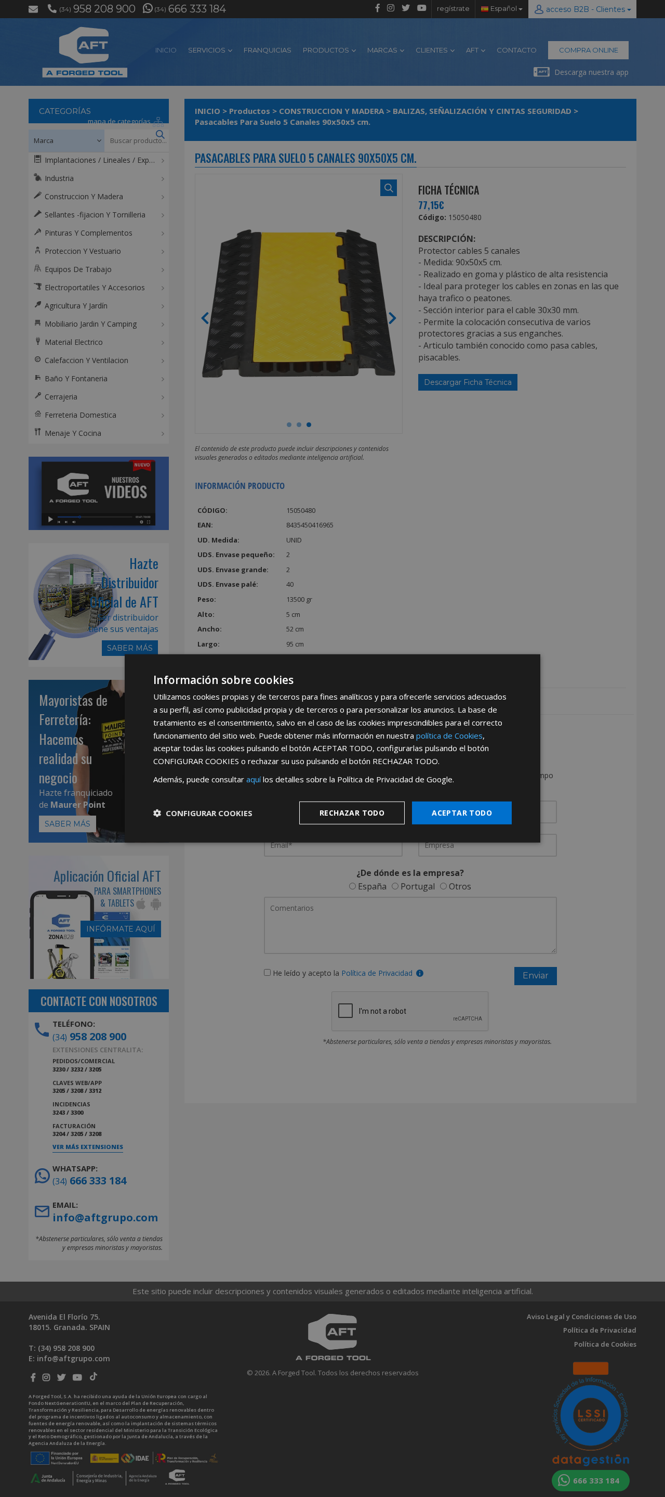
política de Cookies (449, 735)
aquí (253, 779)
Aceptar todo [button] (462, 812)
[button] (202, 813)
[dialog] (332, 748)
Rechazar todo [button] (352, 812)
